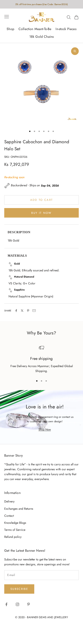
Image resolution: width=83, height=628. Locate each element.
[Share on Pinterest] (28, 310)
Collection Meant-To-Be (35, 28)
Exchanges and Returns (18, 508)
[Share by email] (34, 310)
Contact (9, 516)
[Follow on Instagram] (17, 604)
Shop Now (45, 429)
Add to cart (41, 200)
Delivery (9, 501)
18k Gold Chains (41, 36)
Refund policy (12, 537)
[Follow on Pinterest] (28, 604)
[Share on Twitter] (22, 310)
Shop (10, 28)
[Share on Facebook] (16, 310)
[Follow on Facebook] (6, 604)
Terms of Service (14, 530)
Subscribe (19, 589)
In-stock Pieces (66, 28)
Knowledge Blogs (15, 523)
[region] (41, 359)
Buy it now (41, 213)
